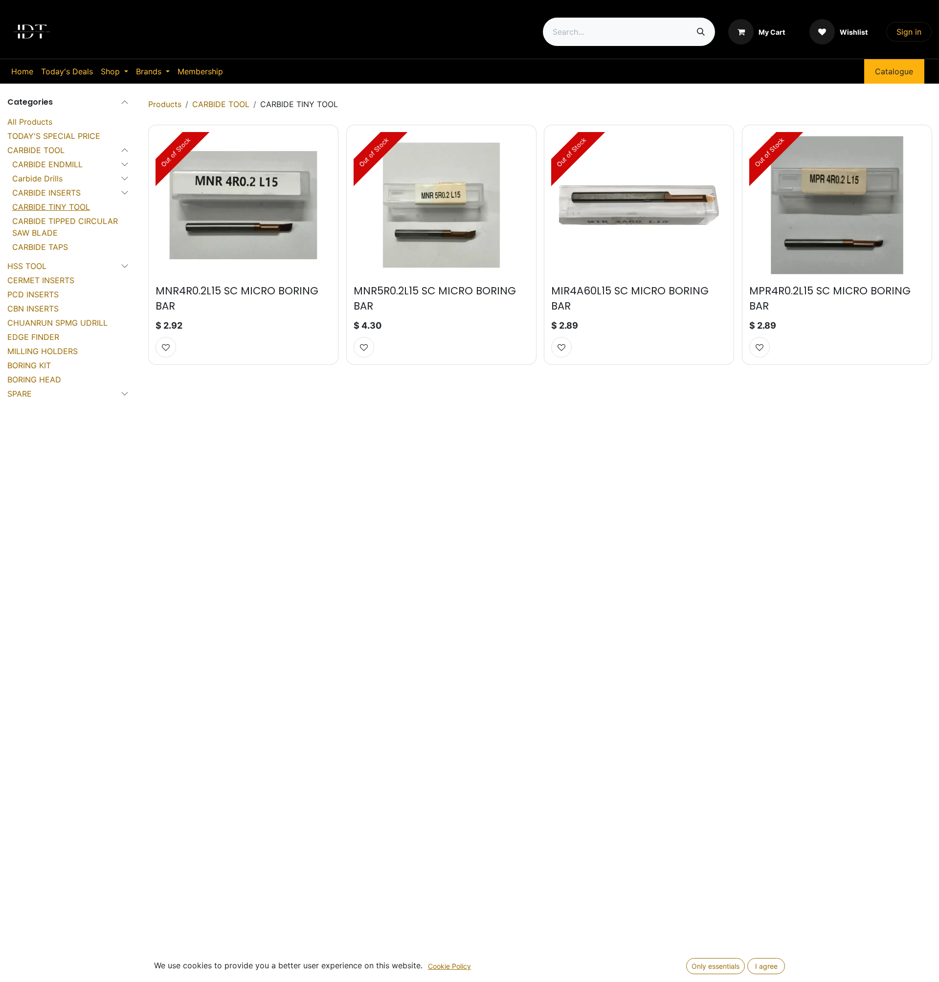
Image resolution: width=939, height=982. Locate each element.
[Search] (701, 32)
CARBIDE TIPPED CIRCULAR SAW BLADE (65, 227)
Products (164, 104)
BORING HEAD (34, 379)
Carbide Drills (37, 178)
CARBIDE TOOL (36, 150)
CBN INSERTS (33, 308)
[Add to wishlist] (166, 347)
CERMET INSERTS (40, 280)
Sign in (908, 32)
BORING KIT (29, 365)
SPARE (19, 394)
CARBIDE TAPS (40, 247)
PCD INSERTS (33, 294)
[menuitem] (22, 71)
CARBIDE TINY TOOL (51, 207)
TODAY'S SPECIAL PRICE (53, 136)
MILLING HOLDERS (42, 351)
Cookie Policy (449, 966)
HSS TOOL (26, 266)
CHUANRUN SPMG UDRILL (57, 323)
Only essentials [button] (715, 966)
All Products (29, 122)
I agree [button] (766, 966)
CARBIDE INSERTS (46, 193)
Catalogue (894, 71)
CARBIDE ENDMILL (47, 164)
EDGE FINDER (33, 337)
